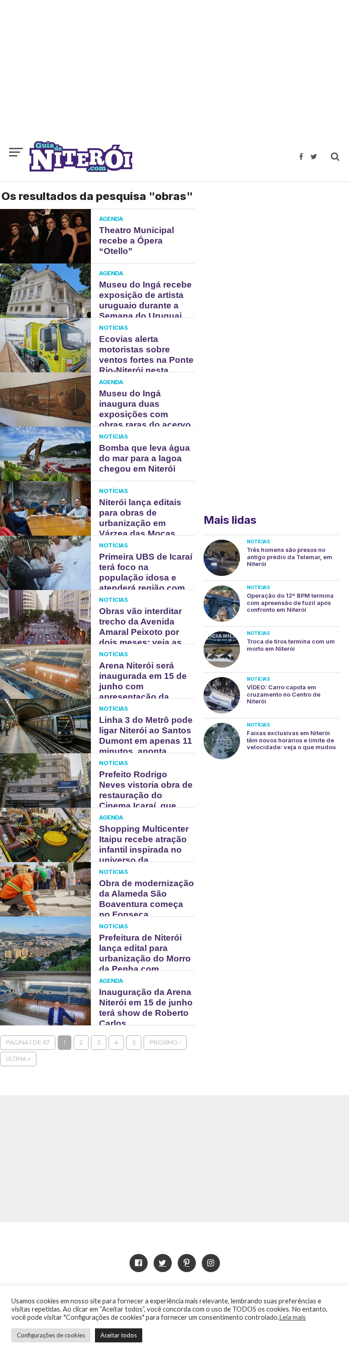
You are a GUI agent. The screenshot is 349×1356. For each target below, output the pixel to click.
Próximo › (165, 1042)
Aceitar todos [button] (118, 1335)
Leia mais (292, 1317)
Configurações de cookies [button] (51, 1335)
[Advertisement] (174, 74)
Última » (18, 1058)
